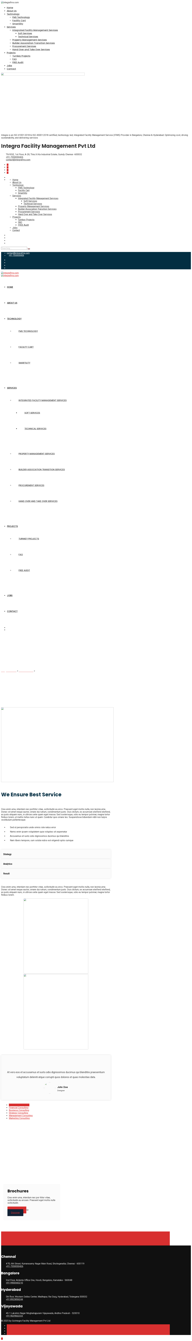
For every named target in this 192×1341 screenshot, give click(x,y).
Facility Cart (19, 20)
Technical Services (28, 36)
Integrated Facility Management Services (35, 30)
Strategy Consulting (18, 1113)
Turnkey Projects (21, 55)
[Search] (29, 248)
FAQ (14, 59)
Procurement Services (24, 46)
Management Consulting (21, 1115)
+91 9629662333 (14, 1316)
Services (11, 26)
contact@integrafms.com (18, 159)
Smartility (17, 23)
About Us (12, 10)
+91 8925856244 (14, 1299)
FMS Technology (21, 17)
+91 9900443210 (14, 1282)
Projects (11, 52)
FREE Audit (17, 62)
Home (10, 7)
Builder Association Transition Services (33, 43)
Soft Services (25, 33)
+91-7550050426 (14, 157)
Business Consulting (19, 1110)
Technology (13, 14)
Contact (11, 68)
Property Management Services (29, 39)
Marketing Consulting (19, 1118)
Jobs (9, 65)
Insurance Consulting (19, 1105)
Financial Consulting (18, 1107)
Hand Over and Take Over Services (31, 49)
